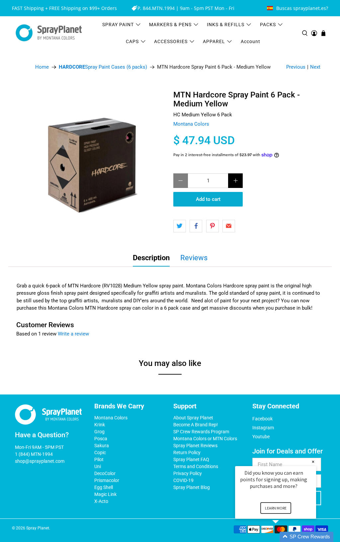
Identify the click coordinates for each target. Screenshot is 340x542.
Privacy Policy (187, 473)
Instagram (263, 427)
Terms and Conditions (195, 466)
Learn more (276, 508)
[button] (283, 537)
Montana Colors (191, 124)
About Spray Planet (193, 417)
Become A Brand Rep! (195, 424)
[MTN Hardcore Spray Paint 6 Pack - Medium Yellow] (93, 163)
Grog (99, 431)
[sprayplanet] (49, 33)
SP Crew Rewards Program (201, 431)
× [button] (313, 461)
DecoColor (105, 473)
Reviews (194, 258)
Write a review (73, 334)
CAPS (132, 41)
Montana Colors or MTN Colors (205, 438)
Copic (100, 452)
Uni (97, 466)
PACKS (268, 24)
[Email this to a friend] (228, 226)
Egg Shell (103, 487)
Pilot (99, 459)
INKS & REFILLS (225, 24)
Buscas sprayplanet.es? (302, 8)
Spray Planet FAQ (191, 459)
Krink (99, 424)
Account (250, 41)
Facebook (262, 418)
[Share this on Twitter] (179, 226)
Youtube (261, 436)
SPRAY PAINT (118, 24)
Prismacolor (106, 480)
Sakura (101, 445)
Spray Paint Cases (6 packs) (103, 67)
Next (315, 67)
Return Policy (187, 452)
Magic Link (105, 494)
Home (42, 67)
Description (151, 258)
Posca (100, 438)
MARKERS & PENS (170, 24)
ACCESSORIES (171, 41)
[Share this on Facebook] (196, 226)
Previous (295, 67)
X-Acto (101, 501)
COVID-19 (183, 480)
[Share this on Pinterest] (212, 226)
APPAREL (214, 41)
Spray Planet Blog (191, 487)
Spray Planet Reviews (195, 445)
